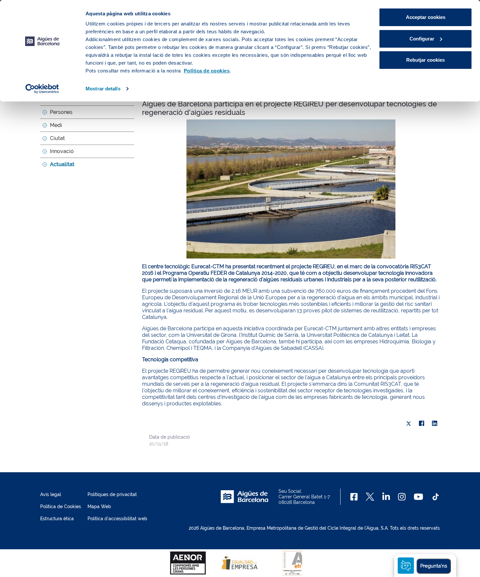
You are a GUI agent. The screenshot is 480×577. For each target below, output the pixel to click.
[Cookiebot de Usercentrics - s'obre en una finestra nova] (42, 89)
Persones (61, 112)
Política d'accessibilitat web (117, 518)
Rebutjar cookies (425, 60)
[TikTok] (435, 496)
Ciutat (57, 138)
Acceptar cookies (425, 17)
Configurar (421, 38)
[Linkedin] (386, 496)
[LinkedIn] (434, 423)
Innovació (62, 151)
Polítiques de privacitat (112, 494)
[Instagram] (402, 496)
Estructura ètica (57, 518)
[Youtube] (418, 496)
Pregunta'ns (433, 566)
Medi (56, 125)
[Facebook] (421, 423)
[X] (408, 423)
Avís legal (50, 494)
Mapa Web (99, 506)
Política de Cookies (60, 506)
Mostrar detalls (103, 88)
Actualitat (62, 164)
